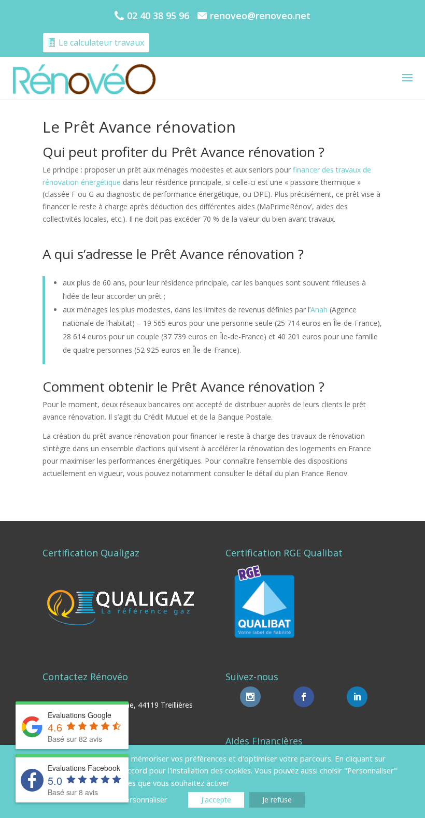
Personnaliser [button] (144, 799)
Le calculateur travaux (101, 42)
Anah (319, 309)
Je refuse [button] (277, 800)
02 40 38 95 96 (158, 15)
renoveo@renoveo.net (260, 15)
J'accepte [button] (216, 800)
